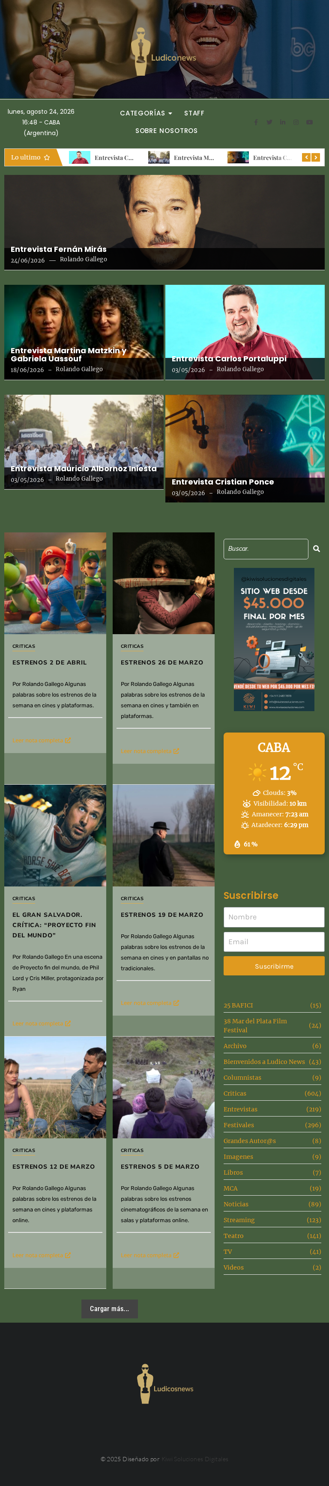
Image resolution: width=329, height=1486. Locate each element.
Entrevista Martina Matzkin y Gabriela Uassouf (68, 354)
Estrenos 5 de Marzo (160, 1167)
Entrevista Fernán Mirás (59, 249)
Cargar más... (109, 1309)
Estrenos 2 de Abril (49, 663)
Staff (194, 113)
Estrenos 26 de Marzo (162, 663)
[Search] (316, 549)
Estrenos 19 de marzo (162, 915)
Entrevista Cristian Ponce (288, 158)
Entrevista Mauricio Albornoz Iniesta (84, 468)
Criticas (23, 646)
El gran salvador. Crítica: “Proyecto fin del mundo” (54, 925)
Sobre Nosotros (166, 130)
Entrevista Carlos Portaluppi (134, 158)
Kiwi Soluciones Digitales (195, 1458)
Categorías (142, 113)
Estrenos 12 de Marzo (53, 1167)
